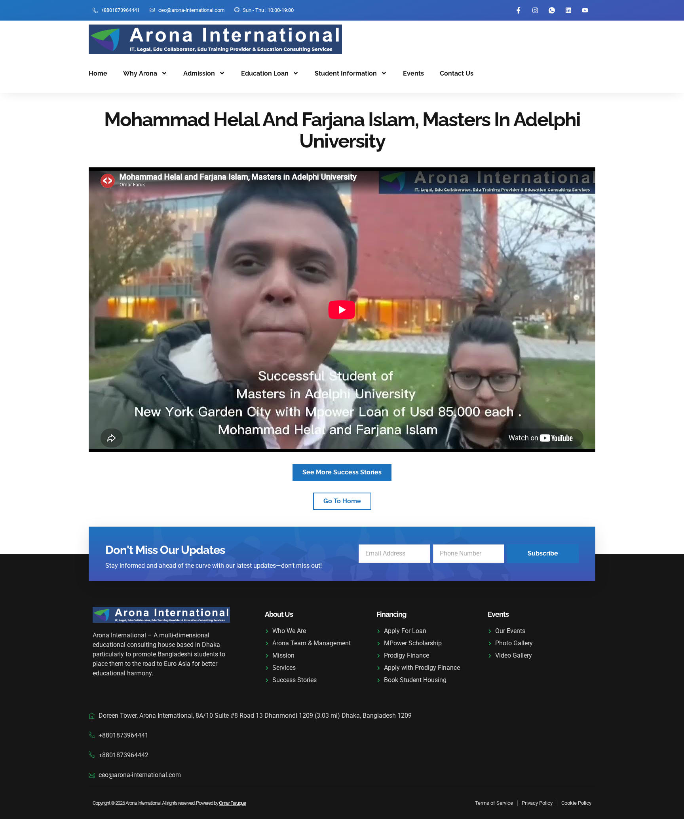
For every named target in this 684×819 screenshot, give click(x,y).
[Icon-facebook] (518, 10)
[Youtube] (585, 10)
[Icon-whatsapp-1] (551, 10)
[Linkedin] (568, 10)
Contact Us (456, 73)
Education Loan (265, 73)
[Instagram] (535, 10)
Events (413, 73)
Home (98, 73)
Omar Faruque (232, 803)
